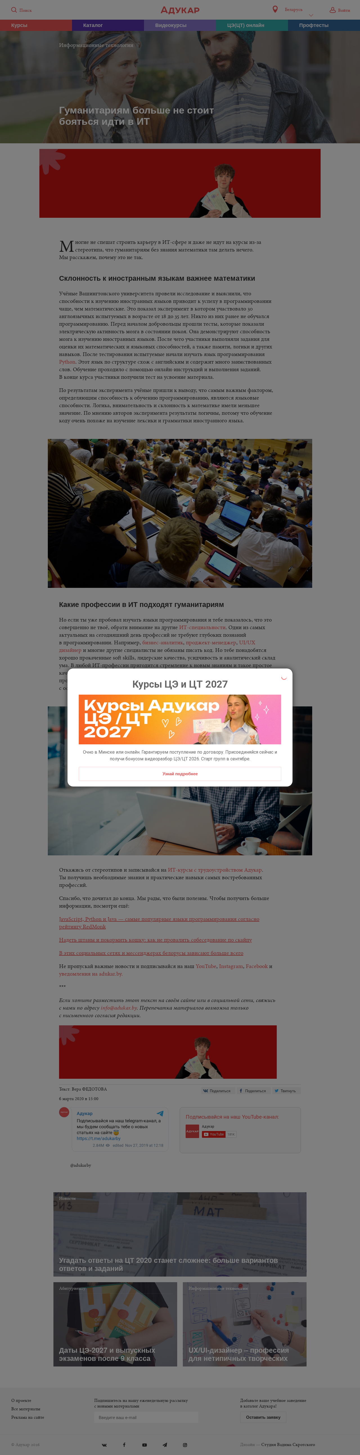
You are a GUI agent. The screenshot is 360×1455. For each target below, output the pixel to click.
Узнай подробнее (180, 773)
